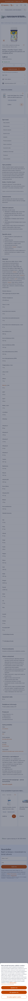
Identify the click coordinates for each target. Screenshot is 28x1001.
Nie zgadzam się (14, 992)
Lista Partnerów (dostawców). (7, 984)
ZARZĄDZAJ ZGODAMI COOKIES (14, 997)
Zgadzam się (14, 988)
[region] (14, 982)
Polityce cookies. (13, 982)
